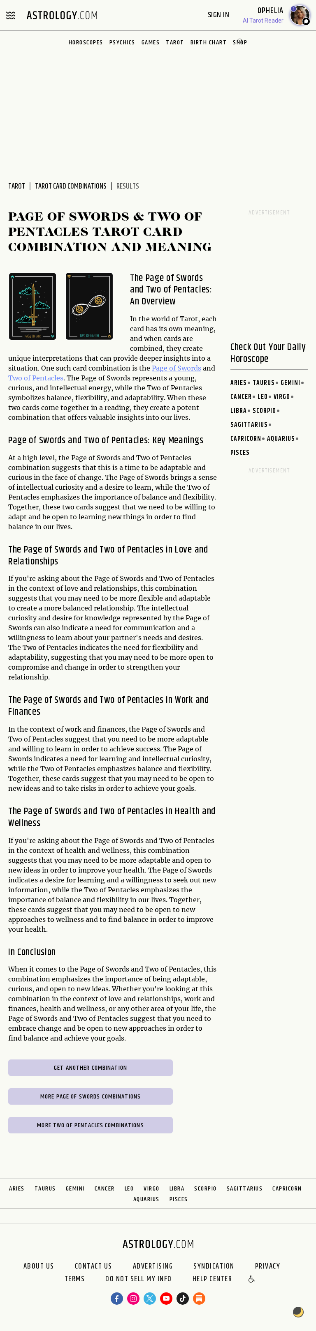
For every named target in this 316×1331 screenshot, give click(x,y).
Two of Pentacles (35, 378)
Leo (263, 397)
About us (38, 1266)
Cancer (241, 397)
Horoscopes (86, 42)
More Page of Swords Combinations (90, 1097)
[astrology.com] (62, 15)
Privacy (268, 1266)
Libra (238, 411)
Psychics (122, 42)
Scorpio (264, 411)
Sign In (219, 15)
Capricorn (245, 439)
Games (151, 42)
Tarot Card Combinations (71, 186)
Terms (75, 1279)
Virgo (282, 397)
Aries (238, 383)
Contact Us (93, 1266)
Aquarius (281, 439)
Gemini (290, 383)
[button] (252, 1279)
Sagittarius (249, 425)
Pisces (240, 453)
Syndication (214, 1266)
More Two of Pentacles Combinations (90, 1125)
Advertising (153, 1266)
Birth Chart (209, 42)
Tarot (175, 42)
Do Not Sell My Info (138, 1279)
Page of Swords (176, 368)
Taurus (264, 383)
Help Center (212, 1279)
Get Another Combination (90, 1068)
